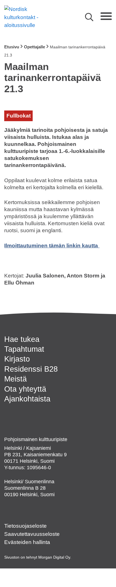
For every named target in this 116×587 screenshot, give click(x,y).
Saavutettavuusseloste (32, 534)
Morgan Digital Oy (54, 557)
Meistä (15, 378)
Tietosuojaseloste (25, 526)
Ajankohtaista (27, 398)
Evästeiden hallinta (27, 542)
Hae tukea (21, 339)
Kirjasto (17, 359)
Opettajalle (34, 46)
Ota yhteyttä (25, 389)
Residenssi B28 (31, 369)
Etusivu (11, 46)
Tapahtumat (24, 349)
